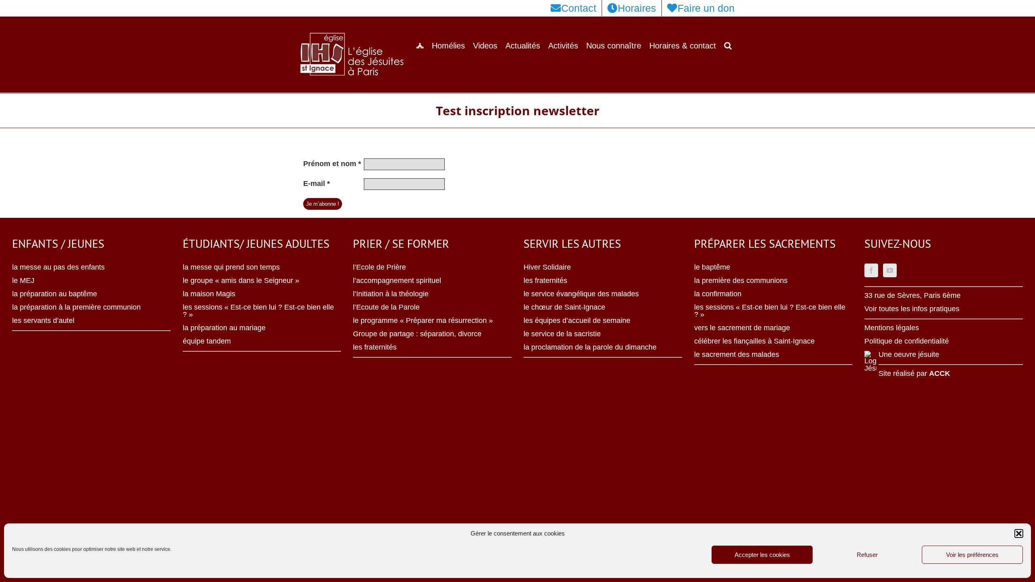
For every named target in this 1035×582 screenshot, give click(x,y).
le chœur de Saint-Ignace (564, 307)
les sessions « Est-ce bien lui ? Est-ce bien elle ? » (258, 311)
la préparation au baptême (54, 293)
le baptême (712, 267)
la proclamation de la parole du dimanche (590, 347)
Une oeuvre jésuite (909, 354)
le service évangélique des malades (581, 293)
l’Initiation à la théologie (391, 293)
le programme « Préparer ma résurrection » (423, 320)
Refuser (867, 554)
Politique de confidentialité (906, 341)
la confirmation (717, 293)
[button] (1019, 533)
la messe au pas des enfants (58, 267)
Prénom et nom (332, 164)
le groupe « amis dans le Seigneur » (241, 280)
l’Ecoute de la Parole (386, 307)
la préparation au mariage (224, 327)
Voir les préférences (972, 554)
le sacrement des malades (736, 354)
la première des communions (741, 280)
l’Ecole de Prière (379, 267)
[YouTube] (890, 270)
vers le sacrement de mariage (742, 327)
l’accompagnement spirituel (397, 280)
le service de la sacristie (562, 333)
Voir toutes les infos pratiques (911, 308)
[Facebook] (871, 270)
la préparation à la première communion (76, 307)
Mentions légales (891, 327)
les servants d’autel (43, 320)
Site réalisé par (914, 373)
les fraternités (375, 347)
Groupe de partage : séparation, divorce (417, 333)
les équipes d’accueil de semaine (577, 320)
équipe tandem (207, 341)
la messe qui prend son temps (231, 267)
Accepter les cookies (762, 554)
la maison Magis (209, 293)
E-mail (316, 183)
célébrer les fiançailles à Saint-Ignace (754, 341)
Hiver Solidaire (547, 267)
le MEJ (23, 280)
